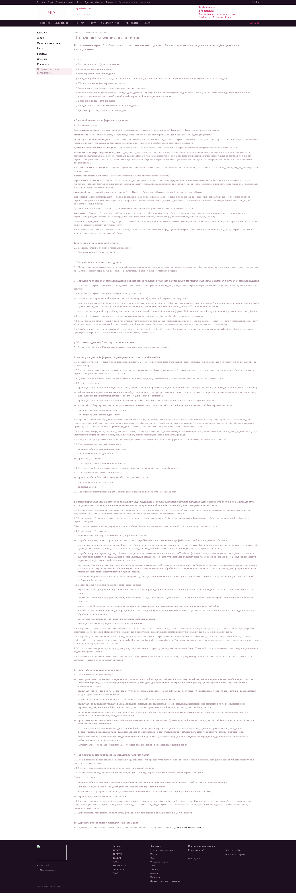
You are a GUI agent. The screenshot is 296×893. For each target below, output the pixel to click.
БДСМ (92, 23)
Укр (253, 2)
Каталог (41, 2)
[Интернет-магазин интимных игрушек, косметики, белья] (52, 852)
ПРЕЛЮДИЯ (131, 23)
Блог (79, 2)
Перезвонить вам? (83, 9)
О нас (50, 2)
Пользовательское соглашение (134, 2)
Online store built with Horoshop (49, 887)
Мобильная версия (48, 870)
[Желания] (248, 12)
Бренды (88, 2)
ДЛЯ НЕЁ (44, 23)
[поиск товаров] (186, 14)
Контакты (111, 2)
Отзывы (99, 2)
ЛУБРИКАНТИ (110, 23)
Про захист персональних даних (188, 827)
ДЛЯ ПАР (78, 23)
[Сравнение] (240, 12)
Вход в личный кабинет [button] (161, 850)
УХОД (147, 23)
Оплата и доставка (65, 2)
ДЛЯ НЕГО (61, 23)
